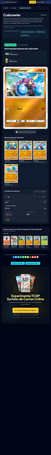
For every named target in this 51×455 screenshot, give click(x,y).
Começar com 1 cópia (17, 263)
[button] (41, 2)
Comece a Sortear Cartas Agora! (26, 310)
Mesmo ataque (25, 35)
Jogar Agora (32, 2)
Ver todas (5, 233)
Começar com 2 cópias (32, 263)
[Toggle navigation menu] (47, 2)
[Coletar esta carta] (10, 44)
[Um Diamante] (7, 219)
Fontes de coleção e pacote (27, 31)
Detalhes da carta (41, 31)
